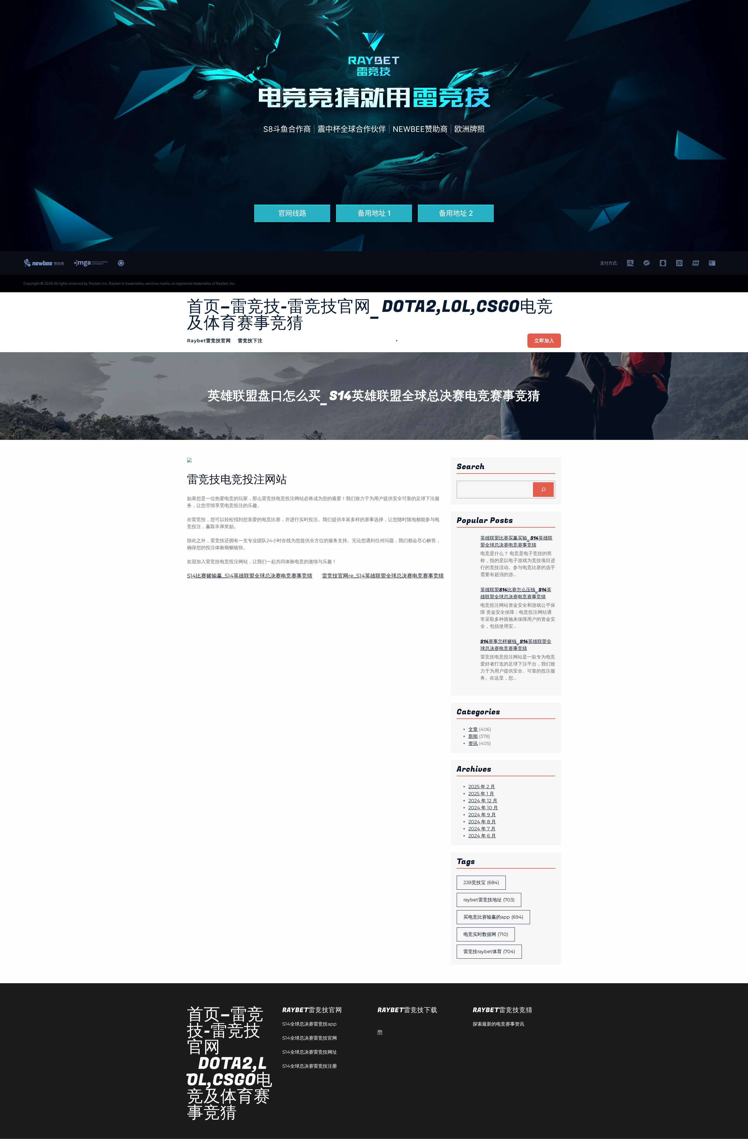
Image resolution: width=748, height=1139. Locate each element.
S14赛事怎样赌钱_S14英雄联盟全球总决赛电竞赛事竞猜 (515, 645)
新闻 (473, 736)
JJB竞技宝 (481, 882)
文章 (473, 729)
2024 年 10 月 (483, 807)
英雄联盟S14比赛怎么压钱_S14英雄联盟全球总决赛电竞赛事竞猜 (515, 593)
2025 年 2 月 (481, 786)
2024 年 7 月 (482, 829)
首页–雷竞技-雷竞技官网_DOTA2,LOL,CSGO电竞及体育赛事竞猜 (370, 315)
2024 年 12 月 (482, 800)
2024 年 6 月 (482, 836)
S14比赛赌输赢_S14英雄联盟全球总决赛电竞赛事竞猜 (249, 576)
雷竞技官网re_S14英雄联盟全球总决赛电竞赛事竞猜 (383, 576)
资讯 (473, 743)
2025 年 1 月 (481, 793)
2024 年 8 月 (482, 822)
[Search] (543, 489)
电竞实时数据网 (485, 934)
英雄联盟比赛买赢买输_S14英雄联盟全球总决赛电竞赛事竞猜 (516, 542)
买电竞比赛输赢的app (493, 917)
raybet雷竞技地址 (489, 900)
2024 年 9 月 (482, 814)
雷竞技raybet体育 (489, 951)
